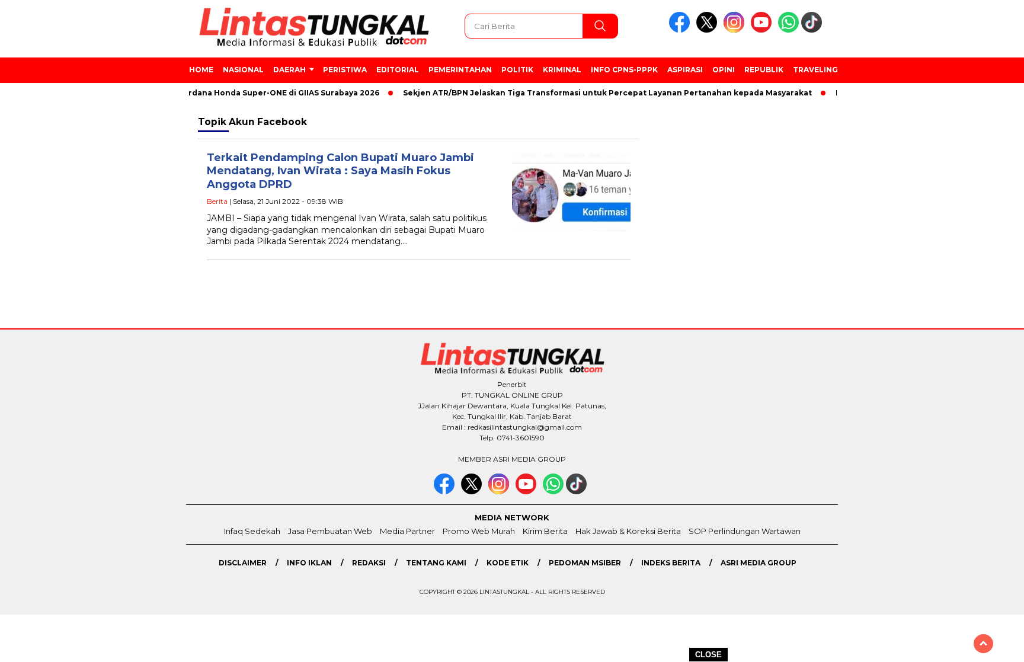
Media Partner (407, 531)
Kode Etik (508, 562)
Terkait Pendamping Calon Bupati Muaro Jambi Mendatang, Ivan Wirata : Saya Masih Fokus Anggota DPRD (340, 171)
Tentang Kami (436, 562)
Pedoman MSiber (585, 562)
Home (201, 69)
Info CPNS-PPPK (624, 69)
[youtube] (763, 29)
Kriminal (562, 69)
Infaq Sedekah (252, 531)
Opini (723, 69)
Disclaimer (243, 562)
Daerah (289, 69)
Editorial (397, 69)
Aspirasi (685, 69)
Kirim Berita (545, 531)
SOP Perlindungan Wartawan (745, 531)
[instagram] (736, 29)
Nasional (243, 69)
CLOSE (708, 654)
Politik (517, 69)
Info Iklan (309, 562)
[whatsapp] (788, 29)
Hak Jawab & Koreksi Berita (628, 531)
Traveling (815, 69)
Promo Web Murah (479, 531)
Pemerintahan (460, 69)
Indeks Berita (670, 562)
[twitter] (708, 29)
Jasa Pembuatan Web (330, 531)
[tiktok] (813, 29)
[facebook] (681, 29)
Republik (763, 69)
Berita (217, 201)
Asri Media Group (758, 562)
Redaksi (369, 562)
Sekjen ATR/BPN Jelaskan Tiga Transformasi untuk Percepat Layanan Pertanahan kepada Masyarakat (597, 92)
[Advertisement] (897, 307)
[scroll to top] (983, 644)
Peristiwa (345, 69)
